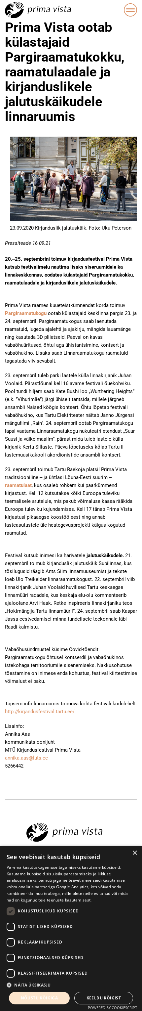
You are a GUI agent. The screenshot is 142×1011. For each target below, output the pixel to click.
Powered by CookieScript (112, 1007)
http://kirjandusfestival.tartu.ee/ (40, 712)
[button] (71, 985)
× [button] (134, 853)
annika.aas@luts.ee (26, 758)
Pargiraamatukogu (26, 313)
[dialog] (71, 928)
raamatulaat (18, 485)
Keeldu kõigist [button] (104, 998)
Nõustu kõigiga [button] (39, 998)
